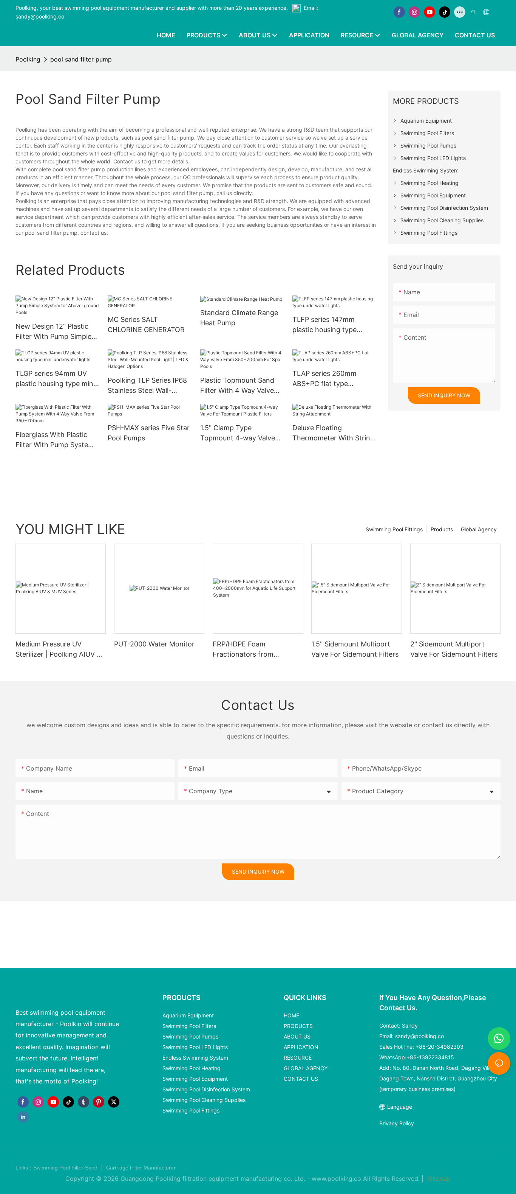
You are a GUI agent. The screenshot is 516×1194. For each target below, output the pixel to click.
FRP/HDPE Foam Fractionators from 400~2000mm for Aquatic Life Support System (254, 649)
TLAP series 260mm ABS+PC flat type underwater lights (324, 379)
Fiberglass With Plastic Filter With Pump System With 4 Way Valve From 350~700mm (54, 440)
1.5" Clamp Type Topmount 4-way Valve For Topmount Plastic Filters (237, 433)
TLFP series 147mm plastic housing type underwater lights (324, 325)
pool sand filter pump (81, 59)
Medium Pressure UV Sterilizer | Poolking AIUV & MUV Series (58, 649)
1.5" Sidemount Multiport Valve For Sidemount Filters (355, 649)
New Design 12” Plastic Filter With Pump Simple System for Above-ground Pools (57, 332)
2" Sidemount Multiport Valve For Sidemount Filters (453, 649)
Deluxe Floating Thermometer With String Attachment (333, 433)
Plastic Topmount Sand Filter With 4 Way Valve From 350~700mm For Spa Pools (237, 385)
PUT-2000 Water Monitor (154, 644)
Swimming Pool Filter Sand (66, 1168)
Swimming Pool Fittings (394, 529)
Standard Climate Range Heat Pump (239, 318)
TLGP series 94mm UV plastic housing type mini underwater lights (55, 379)
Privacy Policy (396, 1123)
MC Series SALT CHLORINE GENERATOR (146, 324)
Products (442, 529)
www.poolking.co (336, 1178)
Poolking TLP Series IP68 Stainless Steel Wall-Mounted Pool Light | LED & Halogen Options (148, 385)
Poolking (27, 59)
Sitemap (438, 1178)
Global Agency (479, 529)
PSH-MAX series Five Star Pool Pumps (149, 433)
